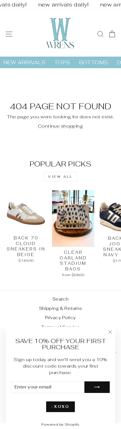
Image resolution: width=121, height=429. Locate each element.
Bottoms (93, 62)
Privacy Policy (60, 317)
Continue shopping (60, 126)
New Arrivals (24, 62)
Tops (62, 62)
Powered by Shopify (60, 424)
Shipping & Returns (60, 308)
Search (60, 299)
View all (60, 176)
